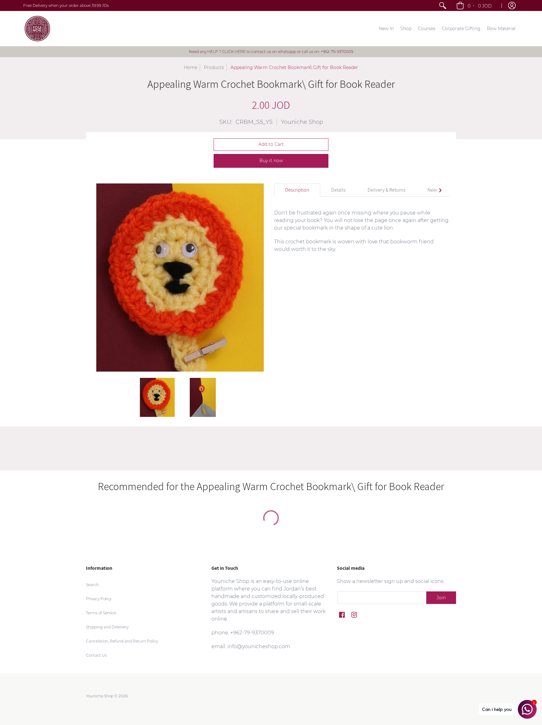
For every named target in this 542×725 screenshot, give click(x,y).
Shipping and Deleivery (107, 627)
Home (190, 67)
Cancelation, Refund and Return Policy (122, 641)
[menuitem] (442, 5)
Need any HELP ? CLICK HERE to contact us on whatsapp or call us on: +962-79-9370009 (271, 51)
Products (214, 67)
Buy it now (271, 160)
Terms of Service (101, 613)
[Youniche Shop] (37, 28)
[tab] (297, 190)
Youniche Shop (302, 122)
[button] (474, 5)
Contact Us (96, 655)
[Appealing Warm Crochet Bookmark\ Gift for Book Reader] (157, 397)
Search (92, 584)
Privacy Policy (98, 598)
